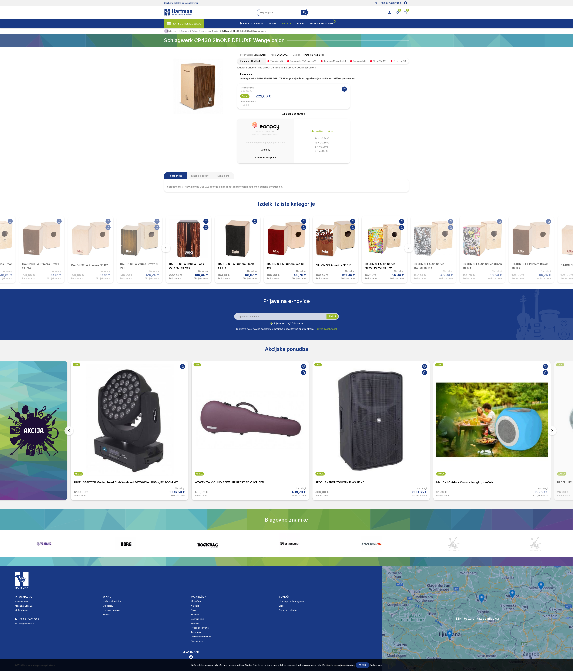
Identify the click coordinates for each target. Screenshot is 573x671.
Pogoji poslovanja (200, 627)
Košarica (195, 614)
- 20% (439, 365)
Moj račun (196, 601)
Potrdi (362, 665)
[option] (188, 249)
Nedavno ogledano (288, 610)
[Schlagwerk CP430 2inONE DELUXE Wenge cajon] (197, 85)
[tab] (175, 175)
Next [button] (408, 247)
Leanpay (265, 149)
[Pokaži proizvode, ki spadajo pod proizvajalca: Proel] (207, 544)
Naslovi (194, 610)
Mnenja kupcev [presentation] (199, 175)
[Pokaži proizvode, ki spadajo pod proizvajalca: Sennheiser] (125, 543)
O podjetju (108, 605)
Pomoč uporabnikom (201, 636)
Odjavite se (297, 323)
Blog (281, 605)
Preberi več (376, 665)
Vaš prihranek (248, 101)
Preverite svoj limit (265, 157)
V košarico (10, 221)
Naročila (195, 605)
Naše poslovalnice (112, 601)
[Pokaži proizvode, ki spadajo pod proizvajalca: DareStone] (289, 543)
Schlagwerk (260, 55)
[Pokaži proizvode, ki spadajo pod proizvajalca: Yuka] (371, 543)
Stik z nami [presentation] (223, 175)
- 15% (76, 365)
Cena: (245, 96)
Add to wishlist (344, 89)
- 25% (318, 365)
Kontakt (106, 614)
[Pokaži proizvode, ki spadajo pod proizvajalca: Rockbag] (44, 544)
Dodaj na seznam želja (108, 221)
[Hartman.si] (22, 580)
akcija (78, 474)
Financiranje (197, 641)
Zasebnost (196, 632)
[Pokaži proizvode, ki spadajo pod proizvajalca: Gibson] (453, 544)
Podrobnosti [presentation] (175, 175)
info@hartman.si (26, 623)
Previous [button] (165, 247)
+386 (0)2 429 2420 (388, 3)
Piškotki (195, 623)
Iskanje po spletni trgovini (291, 601)
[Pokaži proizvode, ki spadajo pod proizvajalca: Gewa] (535, 544)
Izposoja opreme (111, 610)
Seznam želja (197, 619)
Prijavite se (279, 323)
